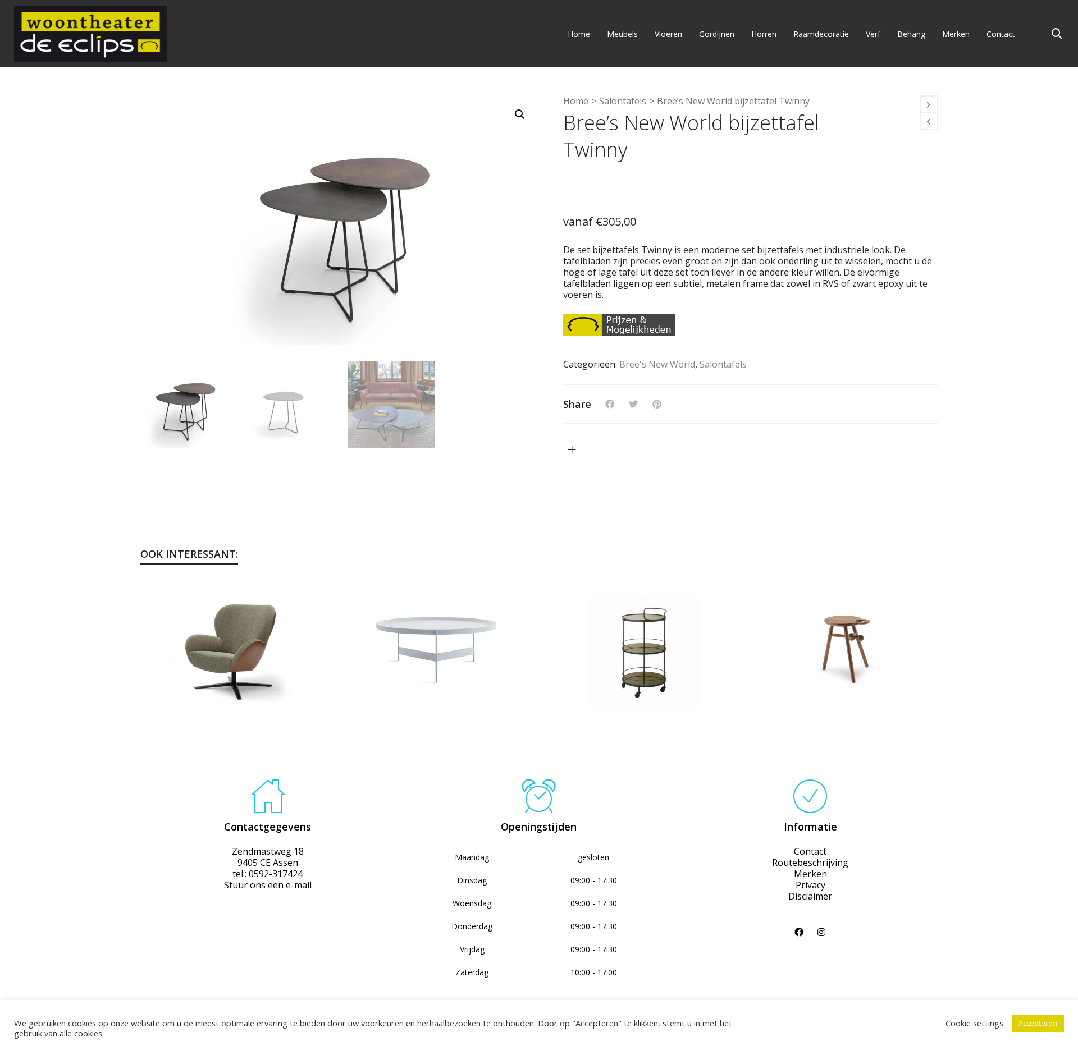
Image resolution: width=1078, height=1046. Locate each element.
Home (575, 101)
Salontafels (622, 101)
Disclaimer (810, 896)
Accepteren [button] (1037, 1023)
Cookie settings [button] (974, 1023)
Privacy (810, 885)
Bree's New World (657, 364)
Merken (810, 874)
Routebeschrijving (810, 862)
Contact (810, 851)
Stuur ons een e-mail (268, 885)
